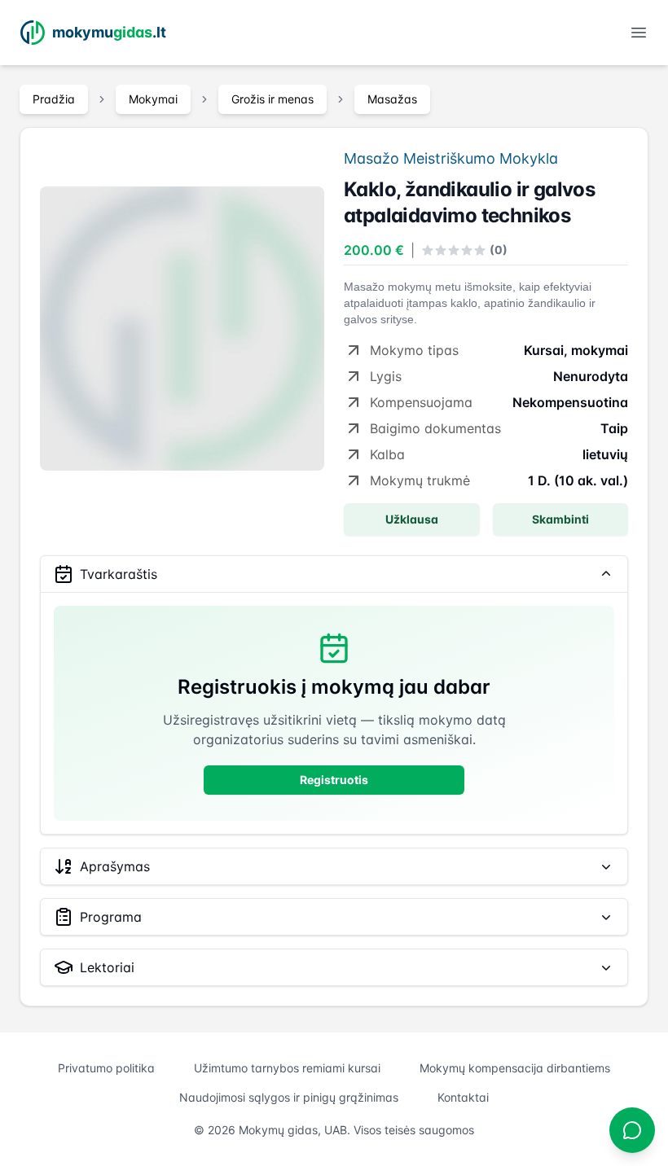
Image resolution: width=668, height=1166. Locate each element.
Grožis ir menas (272, 99)
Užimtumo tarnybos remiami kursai (287, 1068)
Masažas (392, 99)
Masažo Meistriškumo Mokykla (451, 158)
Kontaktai (463, 1097)
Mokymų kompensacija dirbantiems (515, 1068)
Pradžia (54, 99)
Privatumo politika (106, 1068)
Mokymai (153, 99)
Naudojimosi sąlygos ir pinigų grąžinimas (288, 1097)
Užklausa (411, 519)
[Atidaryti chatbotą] (632, 1130)
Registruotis (334, 780)
